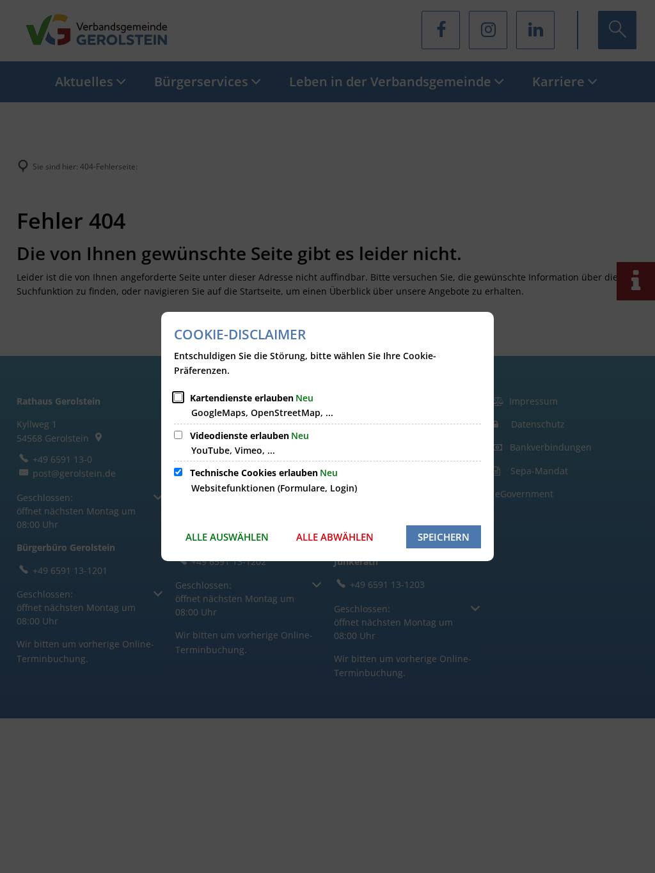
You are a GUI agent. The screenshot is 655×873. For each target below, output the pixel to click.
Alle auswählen (227, 536)
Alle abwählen (335, 536)
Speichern (444, 536)
